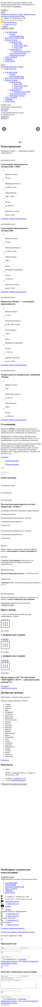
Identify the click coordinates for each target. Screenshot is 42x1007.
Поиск (5, 26)
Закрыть (4, 10)
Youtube (8, 906)
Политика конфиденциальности (12, 928)
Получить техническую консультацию (14, 784)
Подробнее (5, 109)
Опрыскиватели (15, 42)
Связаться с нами (7, 28)
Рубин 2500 (18, 44)
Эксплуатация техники (17, 53)
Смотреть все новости (9, 688)
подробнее (5, 218)
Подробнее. (17, 6)
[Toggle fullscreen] (6, 472)
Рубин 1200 (18, 48)
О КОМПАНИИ (11, 32)
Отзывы (12, 34)
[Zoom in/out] (8, 472)
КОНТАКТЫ (10, 61)
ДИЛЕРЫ (8, 59)
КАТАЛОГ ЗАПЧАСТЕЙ (14, 38)
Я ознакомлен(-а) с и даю (19, 961)
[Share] (4, 472)
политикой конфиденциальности (13, 960)
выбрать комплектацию (17, 218)
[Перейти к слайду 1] (19, 142)
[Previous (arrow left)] (2, 474)
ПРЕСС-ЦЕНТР (11, 57)
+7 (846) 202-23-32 (9, 24)
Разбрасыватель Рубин (22, 51)
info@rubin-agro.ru (10, 22)
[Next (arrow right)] (4, 474)
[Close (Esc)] (2, 472)
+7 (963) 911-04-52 (12, 925)
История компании (16, 36)
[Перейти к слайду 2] (22, 142)
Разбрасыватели (15, 49)
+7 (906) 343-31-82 (12, 916)
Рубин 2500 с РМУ (21, 46)
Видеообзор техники (17, 55)
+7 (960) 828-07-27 (12, 920)
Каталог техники (11, 40)
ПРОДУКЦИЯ (10, 885)
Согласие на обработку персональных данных (18, 932)
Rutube (8, 909)
